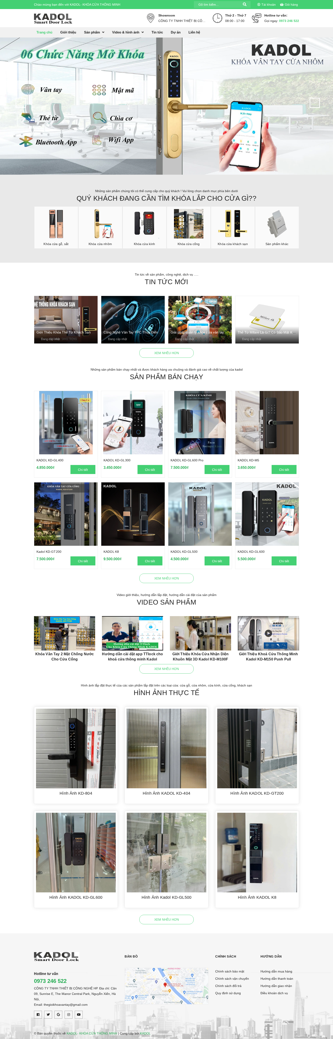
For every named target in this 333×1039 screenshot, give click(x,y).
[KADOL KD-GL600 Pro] (200, 422)
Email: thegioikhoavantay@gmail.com (61, 1004)
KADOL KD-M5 (248, 460)
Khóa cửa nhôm (100, 244)
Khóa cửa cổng (189, 244)
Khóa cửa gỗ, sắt (55, 244)
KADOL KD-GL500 (184, 551)
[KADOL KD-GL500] (200, 514)
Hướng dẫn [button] (271, 956)
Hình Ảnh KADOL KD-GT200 (257, 793)
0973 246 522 (289, 21)
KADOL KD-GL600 (251, 551)
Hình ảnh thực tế (167, 692)
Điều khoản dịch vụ (274, 993)
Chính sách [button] (225, 956)
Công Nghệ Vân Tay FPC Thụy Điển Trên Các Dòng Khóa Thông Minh (156, 332)
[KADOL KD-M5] (267, 422)
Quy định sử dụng (228, 993)
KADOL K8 (111, 551)
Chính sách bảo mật (229, 971)
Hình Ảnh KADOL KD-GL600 (75, 897)
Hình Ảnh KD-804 (76, 793)
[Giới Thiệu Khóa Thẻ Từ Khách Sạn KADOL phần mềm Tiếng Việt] (66, 319)
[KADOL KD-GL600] (267, 514)
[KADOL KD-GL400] (66, 422)
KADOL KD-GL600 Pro (187, 460)
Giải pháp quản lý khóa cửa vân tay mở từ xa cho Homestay (216, 332)
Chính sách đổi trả (228, 986)
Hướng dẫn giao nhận (276, 986)
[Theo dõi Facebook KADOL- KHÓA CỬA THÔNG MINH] (38, 1015)
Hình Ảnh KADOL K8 (257, 897)
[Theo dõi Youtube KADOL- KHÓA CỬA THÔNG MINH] (79, 1015)
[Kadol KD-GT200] (66, 514)
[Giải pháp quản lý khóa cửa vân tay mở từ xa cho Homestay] (200, 319)
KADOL (145, 1033)
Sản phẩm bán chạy (166, 377)
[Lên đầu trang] (324, 1015)
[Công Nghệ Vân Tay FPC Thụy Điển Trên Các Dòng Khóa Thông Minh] (133, 319)
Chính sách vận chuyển (232, 978)
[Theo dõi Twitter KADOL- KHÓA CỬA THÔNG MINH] (48, 1015)
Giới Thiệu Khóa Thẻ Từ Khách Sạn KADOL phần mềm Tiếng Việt (86, 332)
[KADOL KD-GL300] (133, 422)
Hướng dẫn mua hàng (276, 971)
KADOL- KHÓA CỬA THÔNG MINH (92, 1033)
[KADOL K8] (133, 514)
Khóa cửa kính (144, 244)
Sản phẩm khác (276, 244)
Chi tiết (83, 470)
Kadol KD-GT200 (48, 551)
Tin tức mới (166, 282)
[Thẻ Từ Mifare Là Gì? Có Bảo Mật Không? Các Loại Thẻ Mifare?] (267, 319)
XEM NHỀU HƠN (166, 353)
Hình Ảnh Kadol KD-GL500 (166, 897)
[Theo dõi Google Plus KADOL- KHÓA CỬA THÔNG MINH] (58, 1015)
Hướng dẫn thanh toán (277, 978)
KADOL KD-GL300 (117, 460)
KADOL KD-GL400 (49, 460)
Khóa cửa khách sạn (233, 244)
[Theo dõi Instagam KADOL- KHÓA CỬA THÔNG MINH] (68, 1015)
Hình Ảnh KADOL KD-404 (166, 793)
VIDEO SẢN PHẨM (166, 602)
